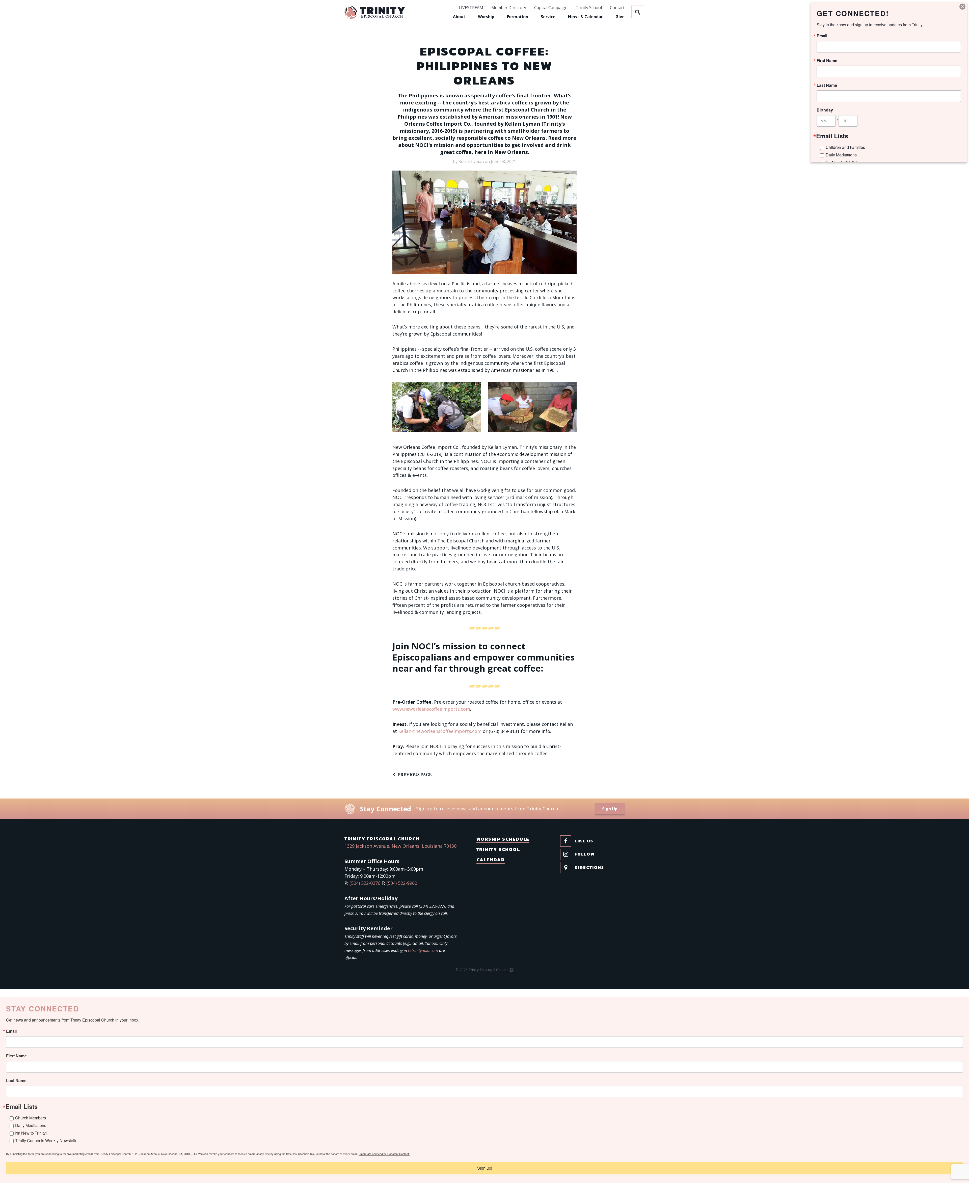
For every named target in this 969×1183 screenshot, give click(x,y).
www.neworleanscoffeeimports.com (431, 709)
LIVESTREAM (471, 7)
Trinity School (589, 7)
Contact (617, 7)
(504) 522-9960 (401, 883)
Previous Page (415, 775)
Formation (517, 17)
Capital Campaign (551, 7)
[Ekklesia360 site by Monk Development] (511, 970)
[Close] (962, 7)
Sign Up (609, 809)
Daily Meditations (30, 1125)
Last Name (16, 1081)
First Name (16, 1056)
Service (548, 17)
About (459, 17)
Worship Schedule (503, 839)
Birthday (825, 110)
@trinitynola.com (423, 950)
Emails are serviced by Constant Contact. (384, 1154)
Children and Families (845, 147)
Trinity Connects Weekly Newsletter (47, 1140)
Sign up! (484, 1168)
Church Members (30, 1118)
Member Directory (508, 7)
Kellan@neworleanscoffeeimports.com (439, 731)
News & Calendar (585, 17)
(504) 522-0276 (364, 883)
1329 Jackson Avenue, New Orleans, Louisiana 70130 (400, 846)
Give (620, 17)
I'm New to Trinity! (31, 1133)
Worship (486, 17)
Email (11, 1031)
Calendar (490, 859)
